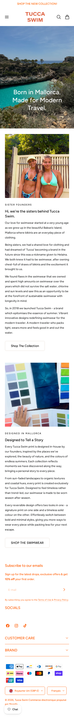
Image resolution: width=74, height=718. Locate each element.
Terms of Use (45, 600)
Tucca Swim (21, 700)
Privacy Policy (61, 600)
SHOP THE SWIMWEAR (27, 543)
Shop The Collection (25, 346)
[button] (6, 16)
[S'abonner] (64, 589)
